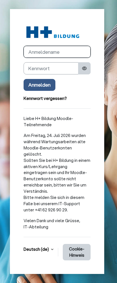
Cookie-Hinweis (76, 252)
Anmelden (39, 85)
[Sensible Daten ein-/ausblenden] (84, 68)
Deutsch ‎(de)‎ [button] (37, 249)
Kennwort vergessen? (45, 98)
